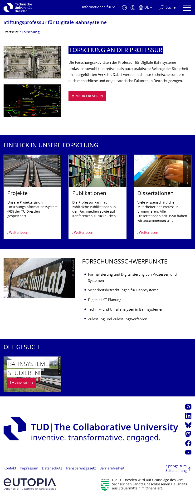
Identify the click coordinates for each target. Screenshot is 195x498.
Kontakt (10, 468)
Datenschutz (52, 468)
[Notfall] (124, 7)
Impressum (29, 468)
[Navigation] (187, 8)
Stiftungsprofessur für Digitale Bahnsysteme (55, 23)
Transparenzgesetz (81, 468)
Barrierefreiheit (111, 468)
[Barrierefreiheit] (133, 7)
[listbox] (97, 197)
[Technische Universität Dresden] (18, 7)
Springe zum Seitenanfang (176, 469)
